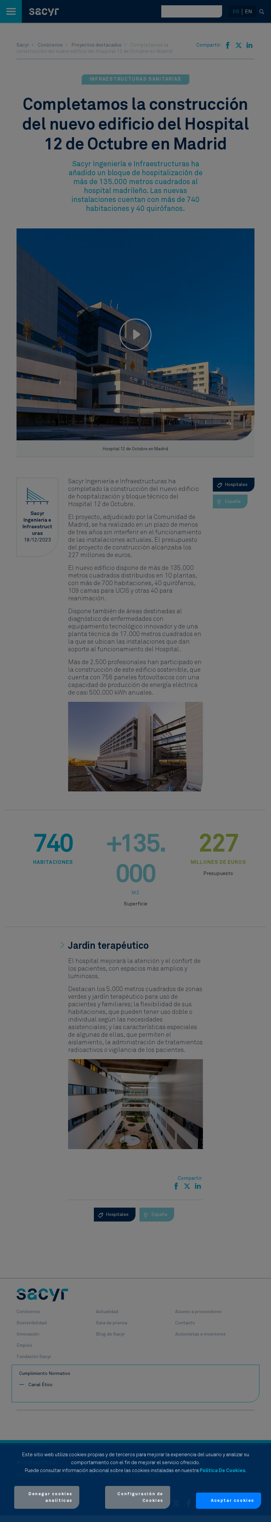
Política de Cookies (222, 1470)
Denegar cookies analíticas (50, 1497)
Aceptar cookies (232, 1501)
